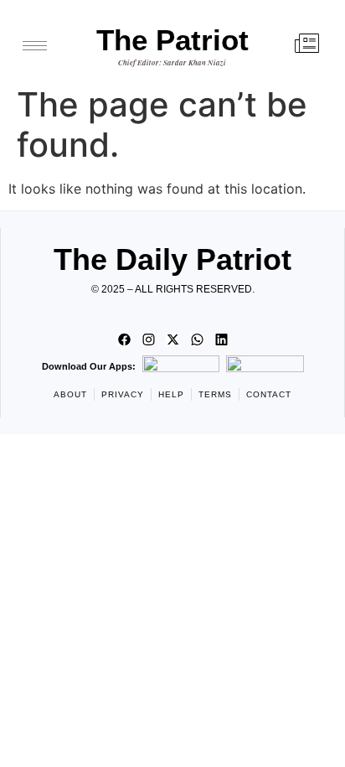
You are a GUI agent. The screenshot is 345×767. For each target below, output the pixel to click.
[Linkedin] (221, 339)
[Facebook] (124, 339)
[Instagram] (148, 339)
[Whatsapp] (196, 339)
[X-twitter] (172, 339)
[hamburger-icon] (35, 45)
